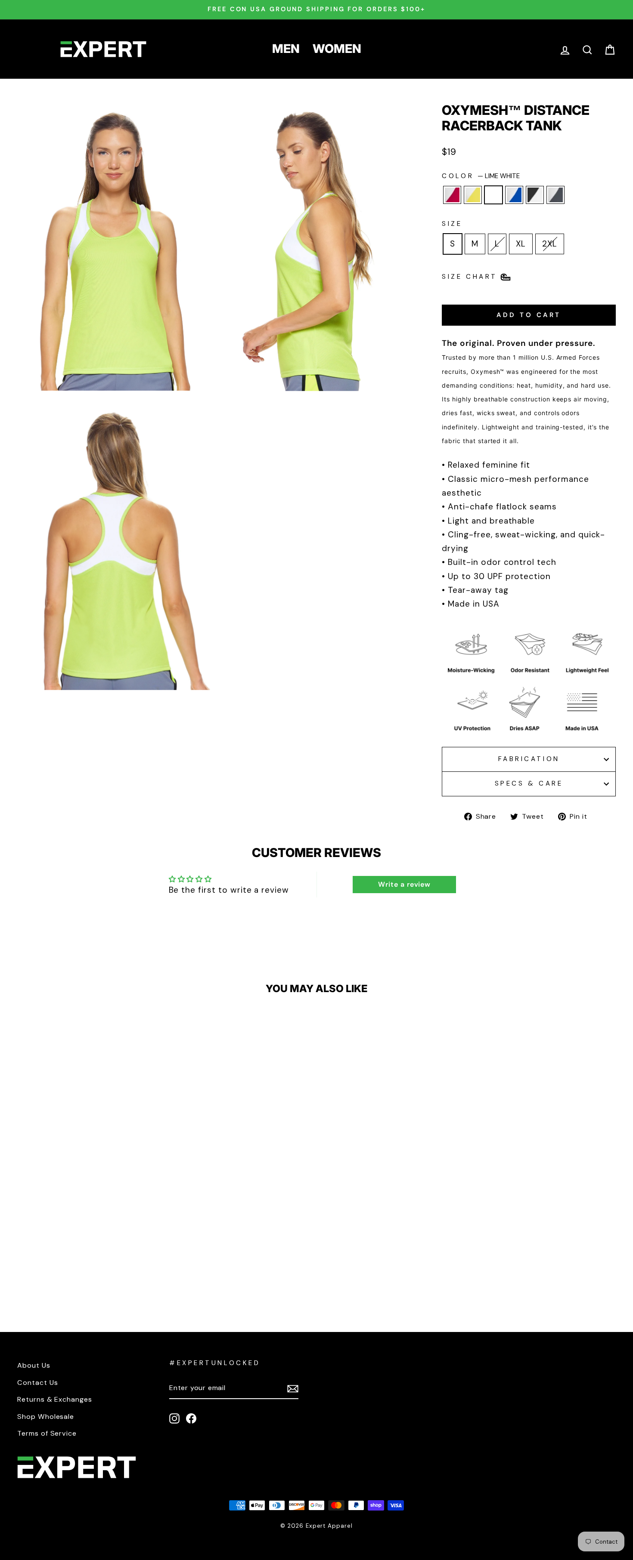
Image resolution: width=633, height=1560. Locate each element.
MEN (286, 48)
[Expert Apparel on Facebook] (191, 1418)
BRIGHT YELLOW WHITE (472, 194)
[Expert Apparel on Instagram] (174, 1418)
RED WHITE (452, 194)
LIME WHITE (493, 194)
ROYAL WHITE (514, 194)
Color (480, 176)
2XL (549, 243)
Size (452, 223)
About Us (33, 1365)
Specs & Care (529, 783)
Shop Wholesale (45, 1416)
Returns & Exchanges (54, 1399)
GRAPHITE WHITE (555, 194)
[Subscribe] (292, 1388)
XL (521, 243)
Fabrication (529, 759)
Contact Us (37, 1382)
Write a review (404, 884)
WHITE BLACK (534, 194)
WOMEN (337, 48)
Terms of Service (47, 1433)
